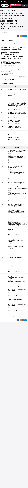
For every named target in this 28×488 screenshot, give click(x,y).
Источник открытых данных (9, 316)
